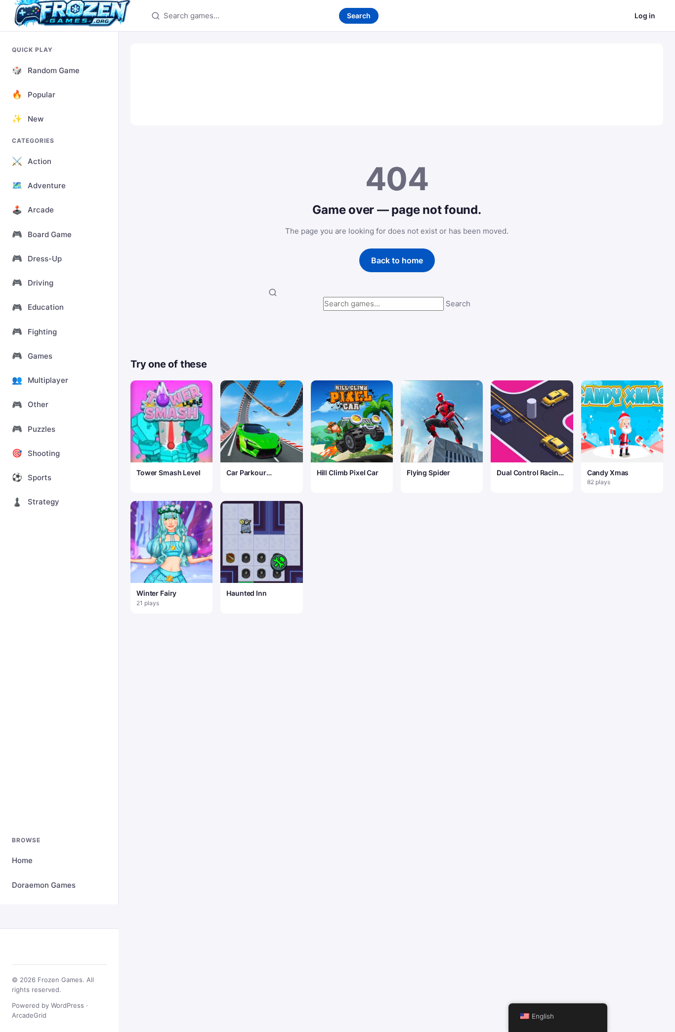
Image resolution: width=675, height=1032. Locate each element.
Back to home (397, 260)
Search (359, 15)
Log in (644, 15)
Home (22, 860)
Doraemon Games (44, 885)
